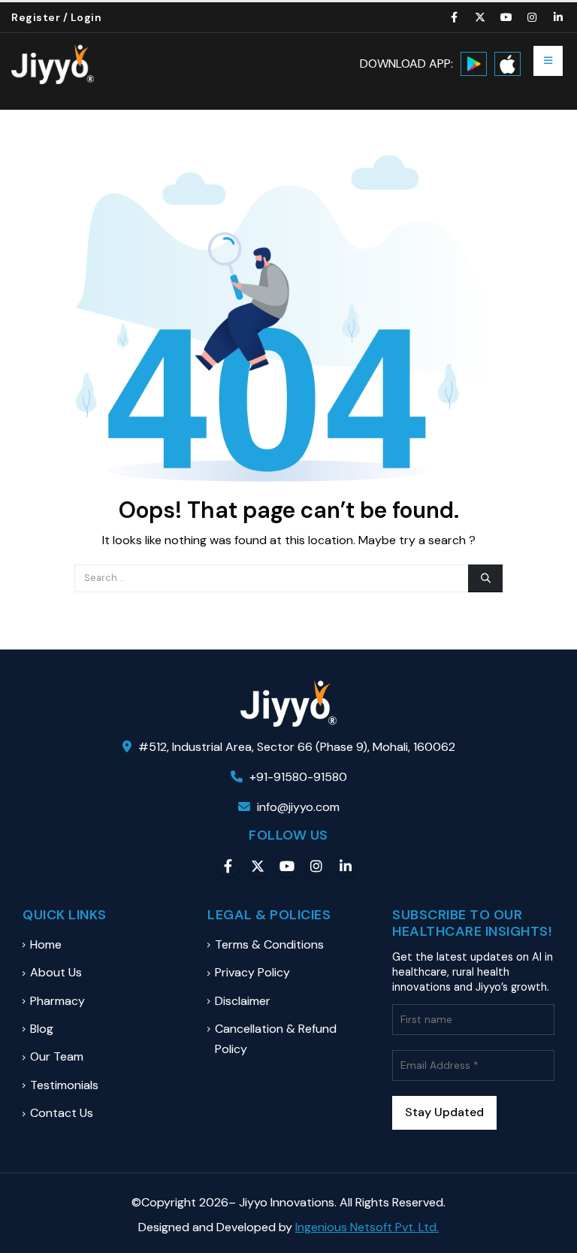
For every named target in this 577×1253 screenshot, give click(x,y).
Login (86, 17)
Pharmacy (57, 1001)
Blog (41, 1029)
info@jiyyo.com (298, 807)
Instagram (316, 866)
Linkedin (345, 866)
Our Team (56, 1056)
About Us (56, 972)
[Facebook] (454, 17)
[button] (548, 61)
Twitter (257, 866)
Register (35, 17)
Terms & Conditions (269, 944)
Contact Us (61, 1113)
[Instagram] (532, 17)
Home (46, 944)
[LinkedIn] (558, 17)
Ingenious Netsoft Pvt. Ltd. (367, 1227)
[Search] (485, 578)
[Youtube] (506, 17)
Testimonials (64, 1085)
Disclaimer (242, 1001)
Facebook (228, 866)
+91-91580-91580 (296, 777)
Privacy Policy (252, 972)
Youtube (287, 866)
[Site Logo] (52, 64)
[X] (480, 17)
